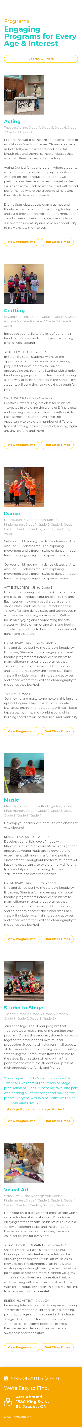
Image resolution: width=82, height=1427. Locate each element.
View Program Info (22, 242)
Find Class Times (57, 242)
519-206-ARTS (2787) (35, 1378)
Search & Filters (41, 59)
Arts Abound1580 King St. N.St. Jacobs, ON (32, 1402)
